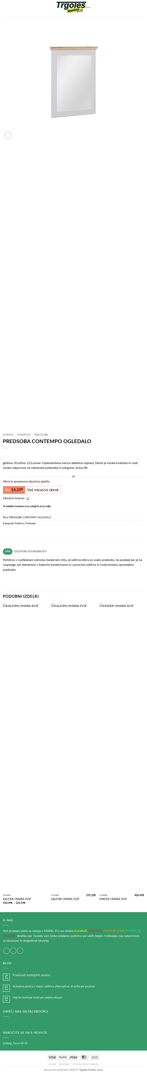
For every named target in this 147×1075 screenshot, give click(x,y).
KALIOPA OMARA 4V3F (17, 899)
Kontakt (64, 1064)
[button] (5, 8)
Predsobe (41, 435)
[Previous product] (14, 455)
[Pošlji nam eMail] (13, 951)
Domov (8, 435)
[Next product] (6, 455)
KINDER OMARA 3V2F (113, 899)
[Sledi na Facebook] (6, 951)
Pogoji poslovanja (85, 1064)
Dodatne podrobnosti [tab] (30, 551)
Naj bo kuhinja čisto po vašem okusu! (37, 997)
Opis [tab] (8, 551)
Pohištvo (24, 435)
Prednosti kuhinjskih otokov (31, 975)
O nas (52, 1064)
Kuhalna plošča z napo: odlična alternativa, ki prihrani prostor (54, 986)
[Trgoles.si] (73, 9)
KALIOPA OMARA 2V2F (65, 899)
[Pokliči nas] (20, 951)
